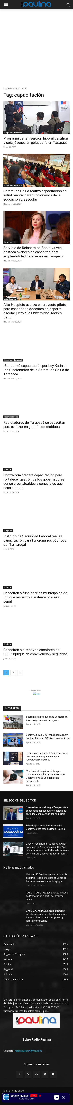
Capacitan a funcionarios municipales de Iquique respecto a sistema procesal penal (35, 597)
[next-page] (20, 672)
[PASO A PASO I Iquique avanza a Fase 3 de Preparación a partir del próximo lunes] (13, 898)
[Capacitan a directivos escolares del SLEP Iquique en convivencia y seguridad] (36, 629)
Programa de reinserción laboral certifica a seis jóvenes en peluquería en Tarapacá (35, 140)
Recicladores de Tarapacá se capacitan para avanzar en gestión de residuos (34, 425)
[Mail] (36, 1074)
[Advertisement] (36, 47)
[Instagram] (28, 1074)
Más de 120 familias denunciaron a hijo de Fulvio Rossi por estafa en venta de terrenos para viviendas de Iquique (47, 877)
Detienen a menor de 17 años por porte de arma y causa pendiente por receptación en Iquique (47, 756)
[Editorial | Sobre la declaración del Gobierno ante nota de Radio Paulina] (13, 831)
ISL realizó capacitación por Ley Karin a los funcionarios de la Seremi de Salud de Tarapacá (36, 370)
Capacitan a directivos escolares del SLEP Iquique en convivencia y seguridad (35, 652)
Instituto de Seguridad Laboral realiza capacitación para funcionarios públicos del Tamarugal (34, 540)
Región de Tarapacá (13, 132)
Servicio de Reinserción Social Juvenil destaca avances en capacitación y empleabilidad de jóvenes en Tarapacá (33, 252)
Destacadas (9, 242)
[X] (45, 1074)
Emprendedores (11, 417)
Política (7, 469)
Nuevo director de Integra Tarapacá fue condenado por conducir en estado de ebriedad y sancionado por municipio (47, 810)
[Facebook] (19, 1074)
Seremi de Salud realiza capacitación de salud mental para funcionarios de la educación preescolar (35, 195)
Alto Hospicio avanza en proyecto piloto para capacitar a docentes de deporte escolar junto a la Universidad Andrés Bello (34, 311)
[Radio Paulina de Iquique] (36, 4)
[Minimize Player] (63, 1097)
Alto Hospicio (10, 299)
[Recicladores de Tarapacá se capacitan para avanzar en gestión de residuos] (36, 402)
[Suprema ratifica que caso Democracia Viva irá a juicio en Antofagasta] (13, 722)
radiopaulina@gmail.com (28, 1050)
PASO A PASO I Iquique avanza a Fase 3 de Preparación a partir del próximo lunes (47, 896)
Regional (8, 530)
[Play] (56, 1097)
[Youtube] (53, 1074)
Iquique (7, 587)
